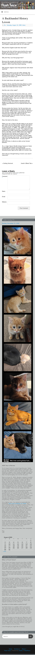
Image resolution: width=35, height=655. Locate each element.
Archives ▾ (17, 649)
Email (3, 196)
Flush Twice (7, 650)
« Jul (4, 551)
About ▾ (24, 649)
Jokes (23, 25)
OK (30, 636)
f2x (5, 25)
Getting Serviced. (7, 163)
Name (3, 191)
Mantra (21, 650)
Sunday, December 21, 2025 (10, 223)
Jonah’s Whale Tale (27, 163)
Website (3, 202)
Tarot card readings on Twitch (17, 503)
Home (10, 649)
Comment (3, 177)
